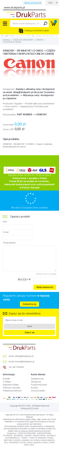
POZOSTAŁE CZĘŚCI (12, 42)
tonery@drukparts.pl (24, 361)
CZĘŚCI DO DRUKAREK (23, 40)
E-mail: (6, 232)
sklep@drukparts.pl (24, 356)
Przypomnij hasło (39, 385)
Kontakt (6, 379)
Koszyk (34, 388)
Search (45, 23)
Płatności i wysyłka (11, 388)
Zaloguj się (36, 382)
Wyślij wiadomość (44, 287)
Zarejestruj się (29, 304)
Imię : (5, 221)
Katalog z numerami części (36, 30)
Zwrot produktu (38, 391)
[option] (29, 69)
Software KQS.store (30, 408)
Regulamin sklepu (11, 385)
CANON (39, 40)
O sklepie (7, 382)
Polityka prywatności (12, 391)
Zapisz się (29, 332)
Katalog (6, 40)
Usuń (29, 326)
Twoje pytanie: (9, 243)
